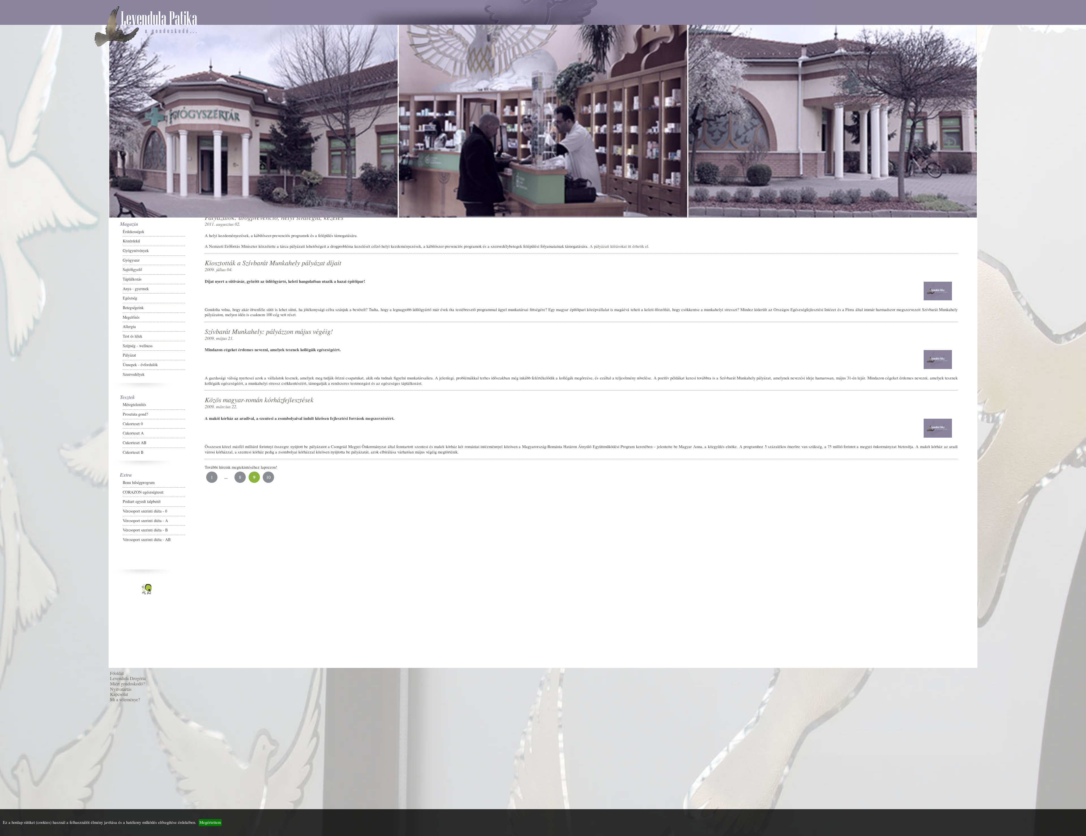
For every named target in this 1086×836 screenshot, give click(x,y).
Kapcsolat (20, 677)
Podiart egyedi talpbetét (33, 526)
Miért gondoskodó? (28, 659)
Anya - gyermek (27, 314)
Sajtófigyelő (23, 295)
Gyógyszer (22, 285)
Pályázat (20, 380)
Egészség (21, 323)
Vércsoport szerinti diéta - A (36, 546)
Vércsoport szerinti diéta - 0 (36, 536)
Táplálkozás (23, 304)
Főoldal (18, 641)
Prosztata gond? (26, 439)
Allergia (20, 352)
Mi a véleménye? (26, 686)
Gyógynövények (27, 276)
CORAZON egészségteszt (34, 517)
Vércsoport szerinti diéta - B (36, 555)
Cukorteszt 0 (24, 449)
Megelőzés (22, 342)
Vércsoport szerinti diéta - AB (38, 565)
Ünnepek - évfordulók (31, 390)
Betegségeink (24, 333)
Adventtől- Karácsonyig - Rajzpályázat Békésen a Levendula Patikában (105, 707)
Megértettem (210, 822)
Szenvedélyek (25, 399)
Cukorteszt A (24, 458)
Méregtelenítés (25, 430)
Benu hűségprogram (30, 508)
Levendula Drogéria (29, 650)
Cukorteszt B (24, 477)
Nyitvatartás (22, 668)
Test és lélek (24, 361)
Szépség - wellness (29, 371)
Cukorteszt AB (26, 468)
